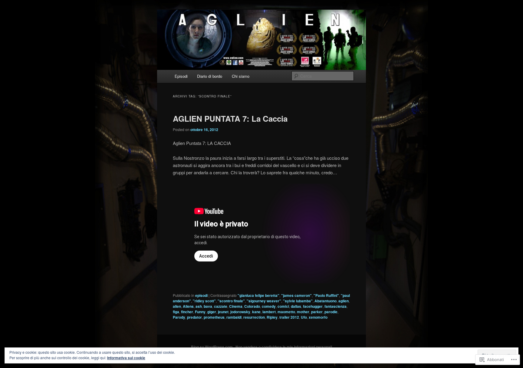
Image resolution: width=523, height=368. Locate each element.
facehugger (313, 306)
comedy (269, 306)
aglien (343, 301)
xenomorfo (318, 317)
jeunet (223, 311)
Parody (179, 317)
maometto (286, 311)
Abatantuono (325, 301)
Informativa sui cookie (126, 357)
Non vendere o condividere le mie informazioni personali (283, 347)
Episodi (181, 76)
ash (199, 306)
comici (283, 306)
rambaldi (234, 317)
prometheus (214, 317)
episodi (201, 295)
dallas (296, 306)
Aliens (188, 306)
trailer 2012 (289, 317)
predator (194, 317)
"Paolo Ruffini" (326, 295)
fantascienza (335, 306)
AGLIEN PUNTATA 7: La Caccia (230, 118)
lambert (269, 311)
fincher (187, 311)
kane (256, 311)
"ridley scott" (204, 301)
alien (177, 306)
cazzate (220, 306)
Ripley (272, 317)
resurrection (254, 317)
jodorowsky (240, 311)
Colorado (252, 306)
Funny (200, 311)
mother (303, 311)
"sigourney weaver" (264, 301)
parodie (330, 311)
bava (208, 306)
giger (211, 311)
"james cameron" (296, 295)
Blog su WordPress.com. (212, 347)
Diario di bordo (209, 76)
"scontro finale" (231, 301)
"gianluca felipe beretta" (258, 295)
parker (317, 311)
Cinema (235, 306)
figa (176, 311)
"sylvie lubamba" (298, 301)
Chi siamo (240, 76)
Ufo (304, 317)
